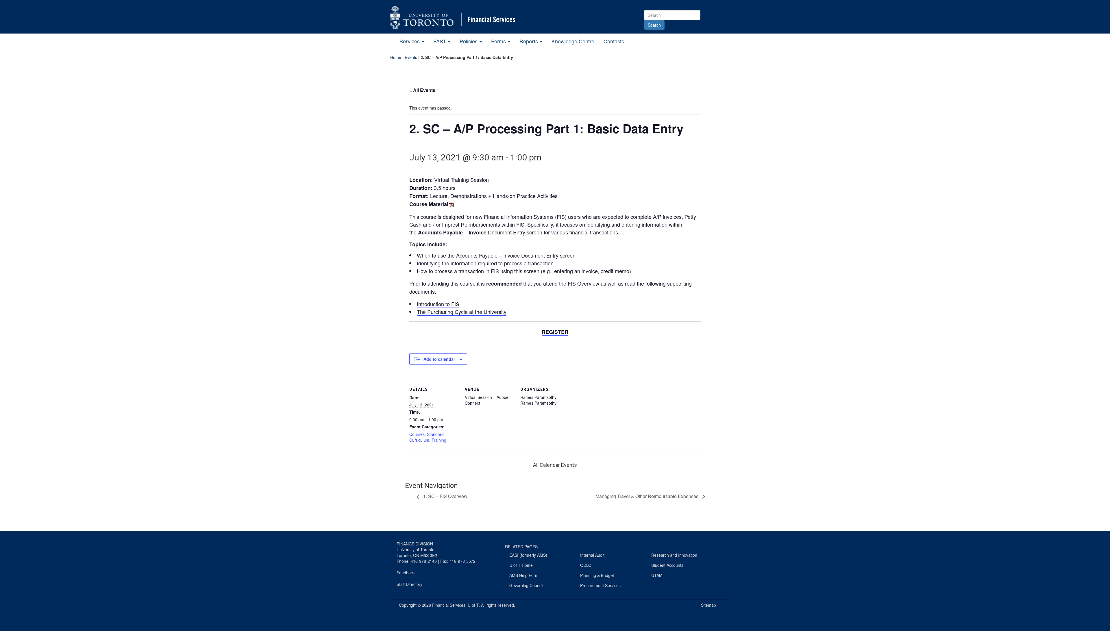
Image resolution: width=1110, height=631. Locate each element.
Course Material (428, 204)
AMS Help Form (524, 575)
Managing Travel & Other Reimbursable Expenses (647, 496)
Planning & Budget (597, 575)
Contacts (614, 41)
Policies (469, 41)
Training (439, 440)
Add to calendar (439, 359)
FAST (440, 41)
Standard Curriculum (426, 437)
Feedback (406, 573)
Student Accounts (667, 565)
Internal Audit (592, 555)
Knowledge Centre (573, 41)
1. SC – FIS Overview (444, 496)
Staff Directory (409, 584)
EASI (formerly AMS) (528, 555)
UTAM (657, 575)
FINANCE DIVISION (415, 544)
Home (395, 57)
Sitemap (708, 605)
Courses (417, 434)
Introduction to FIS (438, 304)
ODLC (585, 565)
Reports (529, 41)
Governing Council (526, 585)
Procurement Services (600, 585)
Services (410, 41)
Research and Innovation (674, 555)
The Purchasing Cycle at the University (461, 311)
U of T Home (521, 565)
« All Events (422, 90)
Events (411, 57)
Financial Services (448, 605)
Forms (499, 41)
